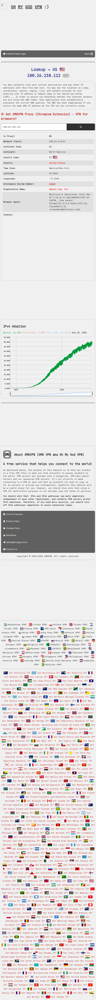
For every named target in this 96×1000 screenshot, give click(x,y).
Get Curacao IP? (43, 757)
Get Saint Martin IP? (50, 717)
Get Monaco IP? (79, 849)
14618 (52, 184)
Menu (87, 53)
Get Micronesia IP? (48, 673)
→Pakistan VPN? (53, 664)
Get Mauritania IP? (63, 793)
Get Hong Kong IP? (50, 985)
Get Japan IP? (15, 869)
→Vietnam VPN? (32, 660)
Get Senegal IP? (42, 989)
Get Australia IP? (19, 673)
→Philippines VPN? (78, 656)
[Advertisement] (48, 30)
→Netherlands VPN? (35, 652)
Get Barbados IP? (22, 745)
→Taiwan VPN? (80, 624)
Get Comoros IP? (79, 889)
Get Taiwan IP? (59, 997)
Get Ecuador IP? (34, 857)
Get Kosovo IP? (22, 717)
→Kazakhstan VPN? (17, 624)
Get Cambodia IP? (39, 949)
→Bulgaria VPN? (35, 644)
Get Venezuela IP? (34, 713)
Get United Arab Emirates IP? (64, 841)
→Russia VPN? (61, 640)
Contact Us (11, 549)
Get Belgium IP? (36, 801)
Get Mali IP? (44, 741)
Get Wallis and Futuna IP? (60, 777)
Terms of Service (14, 514)
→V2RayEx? (54, 644)
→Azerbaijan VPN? (76, 644)
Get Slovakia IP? (32, 861)
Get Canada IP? (61, 801)
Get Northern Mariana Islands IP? (68, 697)
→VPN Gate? (50, 628)
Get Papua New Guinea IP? (65, 857)
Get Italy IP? (71, 953)
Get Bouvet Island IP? (48, 781)
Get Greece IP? (46, 733)
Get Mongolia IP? (33, 833)
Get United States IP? (73, 805)
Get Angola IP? (30, 729)
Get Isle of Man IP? (74, 905)
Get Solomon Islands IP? (23, 789)
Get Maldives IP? (22, 965)
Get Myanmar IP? (61, 713)
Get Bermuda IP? (44, 805)
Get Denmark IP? (63, 677)
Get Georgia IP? (83, 729)
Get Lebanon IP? (33, 769)
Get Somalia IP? (69, 917)
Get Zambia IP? (33, 893)
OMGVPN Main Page (16, 53)
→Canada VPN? (58, 652)
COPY (66, 76)
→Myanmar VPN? (38, 648)
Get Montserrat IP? (82, 785)
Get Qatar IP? (38, 869)
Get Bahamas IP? (31, 689)
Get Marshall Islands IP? (65, 829)
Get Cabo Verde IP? (25, 941)
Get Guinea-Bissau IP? (21, 773)
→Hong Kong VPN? (49, 632)
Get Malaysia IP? (55, 937)
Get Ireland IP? (58, 753)
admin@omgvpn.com (16, 542)
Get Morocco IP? (78, 781)
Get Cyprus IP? (67, 741)
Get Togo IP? (47, 813)
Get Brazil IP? (73, 709)
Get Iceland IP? (40, 885)
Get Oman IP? (58, 853)
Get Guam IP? (42, 981)
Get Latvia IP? (38, 677)
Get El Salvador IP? (51, 849)
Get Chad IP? (37, 921)
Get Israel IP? (46, 957)
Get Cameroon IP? (32, 929)
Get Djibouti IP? (56, 729)
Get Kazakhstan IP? (50, 965)
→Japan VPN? (31, 636)
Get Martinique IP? (70, 989)
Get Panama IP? (47, 953)
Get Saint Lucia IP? (29, 697)
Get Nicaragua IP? (37, 901)
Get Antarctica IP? (50, 897)
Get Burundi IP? (60, 833)
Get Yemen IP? (63, 901)
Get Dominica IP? (32, 881)
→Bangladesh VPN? (76, 648)
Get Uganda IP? (43, 969)
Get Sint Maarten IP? (75, 681)
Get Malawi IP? (20, 693)
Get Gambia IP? (24, 813)
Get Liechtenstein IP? (26, 837)
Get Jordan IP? (58, 893)
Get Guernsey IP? (70, 685)
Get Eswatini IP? (46, 693)
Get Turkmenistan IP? (41, 685)
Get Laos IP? (85, 773)
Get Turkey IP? (83, 761)
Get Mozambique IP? (70, 969)
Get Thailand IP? (36, 737)
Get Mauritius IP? (83, 929)
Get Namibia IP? (84, 893)
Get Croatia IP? (36, 925)
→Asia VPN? (73, 636)
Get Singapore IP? (22, 849)
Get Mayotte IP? (30, 993)
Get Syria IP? (44, 917)
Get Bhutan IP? (45, 825)
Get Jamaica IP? (29, 937)
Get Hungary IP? (23, 985)
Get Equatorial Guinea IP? (22, 777)
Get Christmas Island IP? (52, 761)
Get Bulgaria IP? (49, 745)
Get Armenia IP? (82, 913)
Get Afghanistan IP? (75, 873)
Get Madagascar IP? (48, 877)
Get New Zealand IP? (59, 689)
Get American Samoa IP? (65, 921)
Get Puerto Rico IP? (20, 897)
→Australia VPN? (52, 636)
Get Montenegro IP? (72, 825)
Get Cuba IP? (80, 881)
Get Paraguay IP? (71, 733)
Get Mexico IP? (70, 813)
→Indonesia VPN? (70, 628)
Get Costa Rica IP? (54, 941)
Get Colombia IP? (17, 865)
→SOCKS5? (56, 648)
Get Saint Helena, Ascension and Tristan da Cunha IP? (51, 725)
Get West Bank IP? (32, 829)
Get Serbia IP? (83, 861)
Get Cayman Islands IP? (44, 709)
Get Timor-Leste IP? (76, 945)
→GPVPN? (44, 640)
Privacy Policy (13, 521)
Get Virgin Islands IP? (68, 749)
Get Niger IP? (78, 789)
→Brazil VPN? (82, 640)
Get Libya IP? (61, 845)
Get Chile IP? (74, 745)
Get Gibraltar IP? (45, 873)
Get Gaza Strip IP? (44, 681)
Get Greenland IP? (45, 865)
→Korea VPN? (28, 632)
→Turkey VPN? (39, 624)
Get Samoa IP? (57, 881)
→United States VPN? (23, 640)
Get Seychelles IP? (34, 845)
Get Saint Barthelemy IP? (67, 817)
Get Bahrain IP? (33, 753)
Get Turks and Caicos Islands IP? (40, 821)
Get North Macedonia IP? (56, 773)
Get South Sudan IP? (54, 913)
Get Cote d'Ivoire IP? (20, 945)
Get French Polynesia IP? (78, 865)
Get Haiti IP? (67, 701)
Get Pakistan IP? (35, 817)
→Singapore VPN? (53, 656)
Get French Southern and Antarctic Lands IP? (51, 797)
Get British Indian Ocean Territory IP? (30, 933)
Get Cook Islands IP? (44, 909)
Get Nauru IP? (20, 781)
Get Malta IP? (75, 821)
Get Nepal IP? (44, 701)
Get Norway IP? (39, 721)
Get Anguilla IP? (76, 673)
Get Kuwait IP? (35, 853)
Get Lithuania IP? (72, 933)
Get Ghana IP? (64, 981)
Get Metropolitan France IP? (44, 973)
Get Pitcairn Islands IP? (71, 949)
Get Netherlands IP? (50, 889)
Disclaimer (11, 535)
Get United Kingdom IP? (60, 837)
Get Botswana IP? (69, 757)
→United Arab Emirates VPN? (61, 660)
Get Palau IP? (21, 905)
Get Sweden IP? (77, 897)
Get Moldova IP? (56, 993)
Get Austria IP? (82, 941)
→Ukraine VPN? (72, 632)
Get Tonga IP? (72, 765)
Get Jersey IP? (18, 765)
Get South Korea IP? (46, 977)
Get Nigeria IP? (78, 973)
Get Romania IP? (46, 905)
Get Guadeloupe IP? (45, 765)
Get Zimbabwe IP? (73, 693)
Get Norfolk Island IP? (66, 925)
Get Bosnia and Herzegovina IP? (45, 785)
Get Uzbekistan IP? (68, 885)
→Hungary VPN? (30, 656)
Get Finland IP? (85, 705)
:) (30, 7)
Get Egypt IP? (57, 929)
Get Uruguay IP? (73, 909)
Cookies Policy (13, 528)
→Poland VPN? (59, 624)
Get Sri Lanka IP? (81, 769)
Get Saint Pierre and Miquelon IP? (73, 737)
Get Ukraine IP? (59, 705)
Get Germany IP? (78, 965)
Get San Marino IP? (19, 733)
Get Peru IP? (80, 993)
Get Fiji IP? (20, 873)
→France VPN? (30, 628)
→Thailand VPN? (80, 652)
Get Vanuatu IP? (77, 985)
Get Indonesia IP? (73, 957)
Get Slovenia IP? (63, 869)
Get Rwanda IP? (48, 945)
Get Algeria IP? (58, 861)
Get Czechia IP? (54, 789)
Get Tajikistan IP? (18, 741)
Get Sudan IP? (78, 717)
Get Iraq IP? (56, 769)
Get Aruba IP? (15, 709)
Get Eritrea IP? (33, 705)
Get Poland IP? (20, 917)
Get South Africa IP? (32, 961)
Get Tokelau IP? (36, 793)
